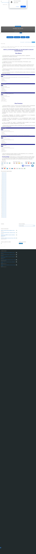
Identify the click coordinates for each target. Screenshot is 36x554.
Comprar (2, 76)
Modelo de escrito (4, 172)
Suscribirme (23, 6)
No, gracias (17, 6)
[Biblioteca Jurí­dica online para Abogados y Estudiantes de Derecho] (9, 2)
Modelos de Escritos (18, 26)
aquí (33, 46)
